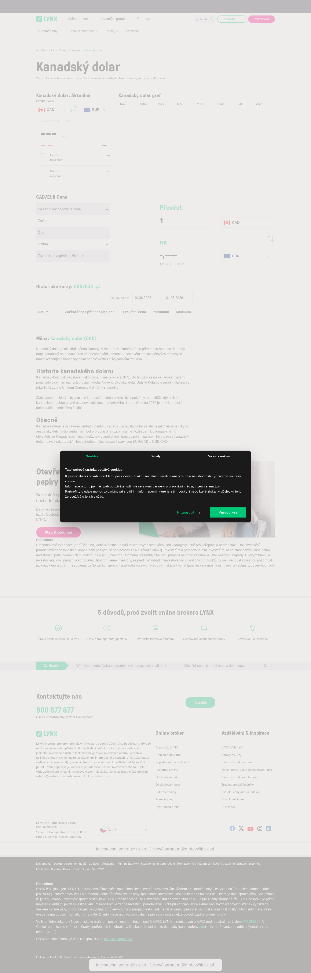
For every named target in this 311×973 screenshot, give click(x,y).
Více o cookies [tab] (219, 456)
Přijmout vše (228, 512)
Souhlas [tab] (92, 456)
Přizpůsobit (186, 512)
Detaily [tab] (155, 456)
